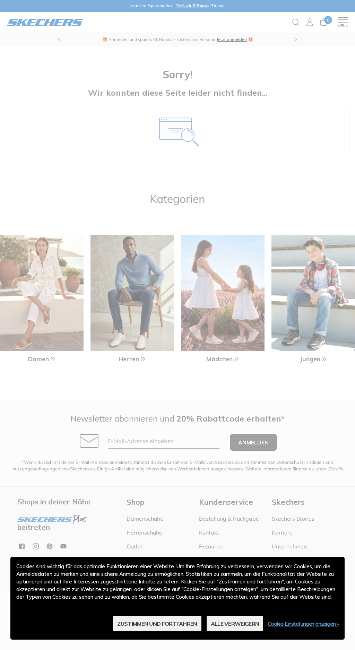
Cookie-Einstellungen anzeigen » (303, 623)
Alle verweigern (235, 623)
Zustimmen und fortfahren (157, 623)
